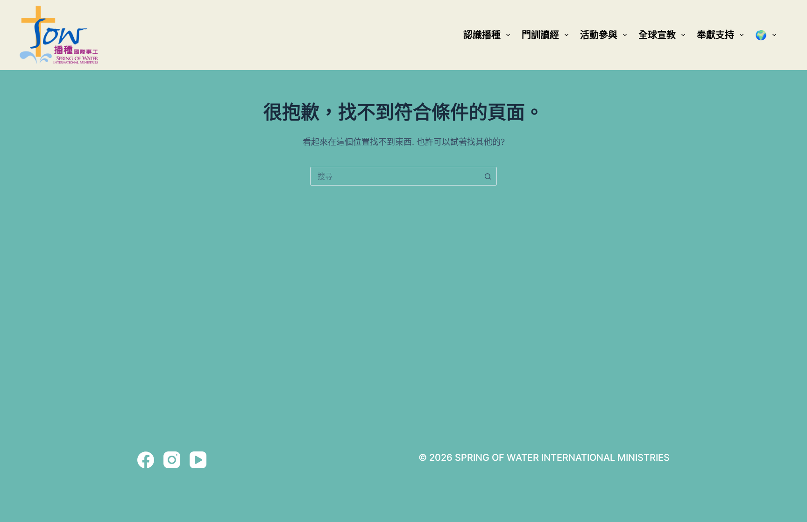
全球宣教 (657, 35)
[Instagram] (171, 459)
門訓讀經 (540, 35)
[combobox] (395, 176)
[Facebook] (145, 459)
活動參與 (598, 35)
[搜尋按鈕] (487, 176)
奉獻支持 (715, 35)
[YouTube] (198, 459)
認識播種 (482, 35)
